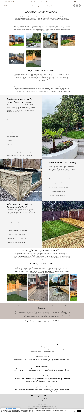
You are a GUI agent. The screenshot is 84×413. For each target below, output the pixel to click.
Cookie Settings (72, 411)
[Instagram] (74, 5)
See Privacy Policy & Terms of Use (27, 411)
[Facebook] (77, 5)
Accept (79, 411)
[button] (27, 6)
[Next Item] (74, 287)
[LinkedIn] (80, 5)
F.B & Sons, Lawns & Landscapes (42, 2)
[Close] (82, 411)
